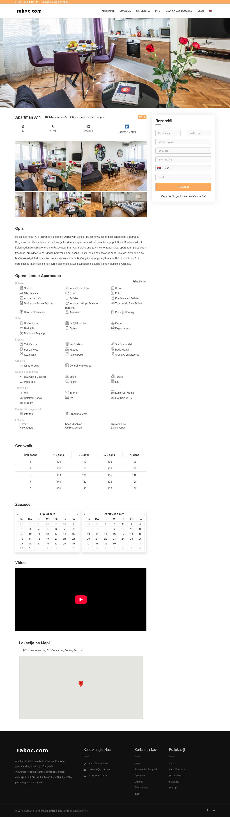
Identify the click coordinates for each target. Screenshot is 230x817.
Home (138, 763)
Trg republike (175, 775)
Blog (201, 10)
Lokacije (125, 10)
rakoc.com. (29, 810)
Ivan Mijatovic (80, 810)
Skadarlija (174, 781)
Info (157, 10)
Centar (172, 763)
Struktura (143, 10)
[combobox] (160, 168)
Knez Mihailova (177, 769)
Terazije (173, 787)
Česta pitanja (141, 787)
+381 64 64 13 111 (27, 2)
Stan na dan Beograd (146, 769)
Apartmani (108, 10)
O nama (139, 781)
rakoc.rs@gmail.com (56, 2)
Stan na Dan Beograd (179, 10)
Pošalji (183, 186)
